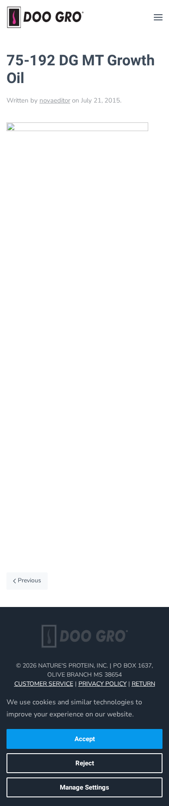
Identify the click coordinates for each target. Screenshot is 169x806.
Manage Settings (84, 787)
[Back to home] (45, 17)
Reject (84, 763)
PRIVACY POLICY (102, 684)
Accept (85, 739)
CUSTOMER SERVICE (43, 684)
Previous (29, 580)
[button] (158, 17)
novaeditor (54, 100)
